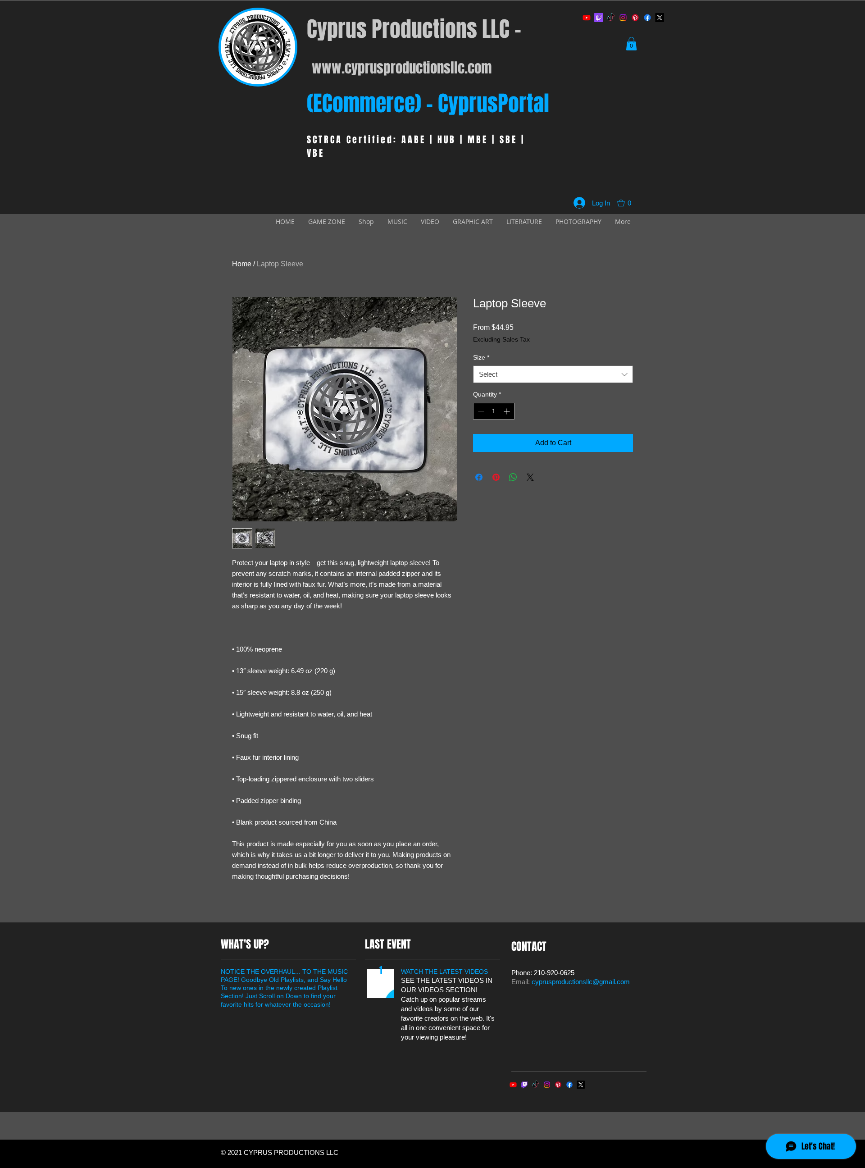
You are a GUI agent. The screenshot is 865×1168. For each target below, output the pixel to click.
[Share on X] (530, 477)
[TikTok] (610, 17)
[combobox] (553, 374)
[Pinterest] (635, 17)
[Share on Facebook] (478, 477)
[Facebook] (647, 17)
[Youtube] (586, 17)
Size (481, 357)
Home (241, 264)
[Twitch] (598, 17)
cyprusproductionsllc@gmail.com (581, 982)
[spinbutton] (494, 411)
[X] (659, 17)
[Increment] (507, 411)
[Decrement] (480, 411)
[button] (631, 43)
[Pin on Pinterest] (496, 477)
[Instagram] (623, 17)
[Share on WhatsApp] (513, 477)
